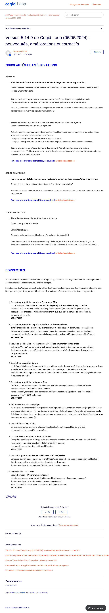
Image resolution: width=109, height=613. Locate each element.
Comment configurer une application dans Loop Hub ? (29, 570)
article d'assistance (65, 161)
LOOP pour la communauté (15, 15)
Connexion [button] (96, 5)
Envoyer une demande (79, 5)
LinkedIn (14, 496)
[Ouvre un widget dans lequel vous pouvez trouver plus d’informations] (95, 608)
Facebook (7, 496)
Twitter (11, 496)
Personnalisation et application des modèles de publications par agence (37, 565)
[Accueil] (15, 6)
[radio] (48, 512)
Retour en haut (12, 533)
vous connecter (19, 592)
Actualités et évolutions (36, 15)
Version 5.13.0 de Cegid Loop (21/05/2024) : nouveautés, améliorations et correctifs (42, 550)
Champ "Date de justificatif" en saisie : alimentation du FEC (31, 560)
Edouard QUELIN (20, 51)
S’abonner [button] (97, 52)
